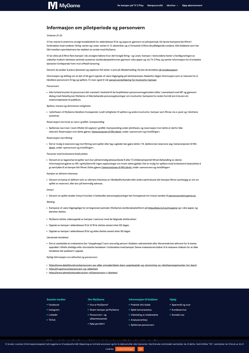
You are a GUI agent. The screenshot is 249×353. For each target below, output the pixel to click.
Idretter (171, 5)
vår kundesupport (167, 69)
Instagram (54, 309)
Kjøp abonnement (192, 5)
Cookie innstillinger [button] (125, 349)
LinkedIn (53, 314)
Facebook (54, 304)
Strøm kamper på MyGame (104, 309)
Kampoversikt (155, 5)
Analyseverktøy (139, 319)
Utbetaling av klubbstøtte (144, 314)
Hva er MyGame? (99, 304)
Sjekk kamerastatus (141, 309)
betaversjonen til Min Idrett (106, 131)
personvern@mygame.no (182, 195)
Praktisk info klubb (140, 304)
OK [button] (140, 349)
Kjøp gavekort (97, 323)
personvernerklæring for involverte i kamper (132, 79)
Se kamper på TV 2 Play (130, 5)
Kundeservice (179, 309)
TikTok (52, 319)
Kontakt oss (178, 314)
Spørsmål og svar (181, 304)
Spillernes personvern (142, 324)
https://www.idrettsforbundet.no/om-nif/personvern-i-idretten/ (83, 272)
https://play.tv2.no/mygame (162, 207)
